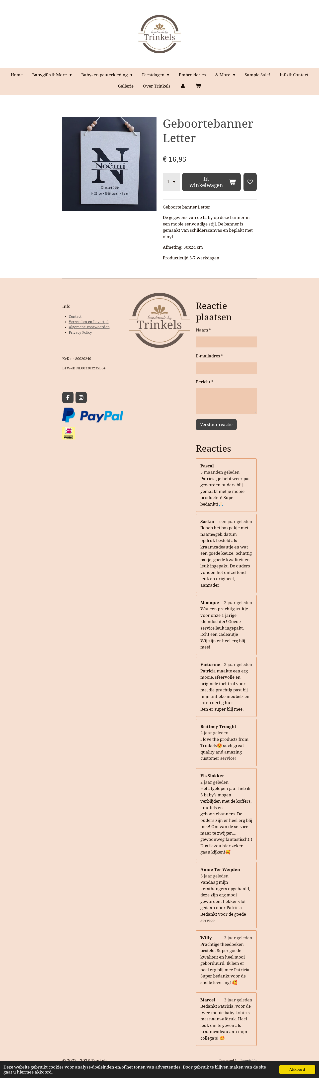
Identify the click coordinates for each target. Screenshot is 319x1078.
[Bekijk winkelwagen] (198, 86)
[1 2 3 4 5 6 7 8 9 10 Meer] (171, 182)
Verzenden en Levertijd (89, 322)
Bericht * (205, 381)
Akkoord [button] (297, 1069)
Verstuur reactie (216, 424)
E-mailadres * (209, 355)
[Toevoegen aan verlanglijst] (250, 182)
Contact (75, 317)
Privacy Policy (80, 332)
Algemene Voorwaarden (89, 327)
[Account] (182, 86)
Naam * (203, 329)
